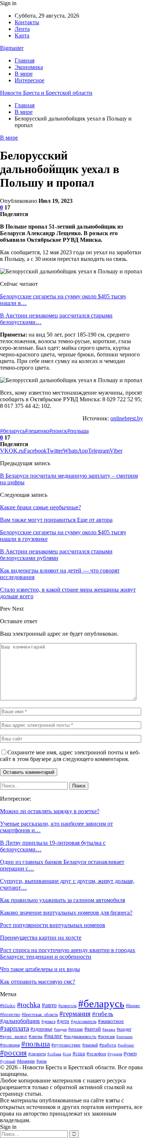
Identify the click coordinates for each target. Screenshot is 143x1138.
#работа (107, 1045)
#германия (75, 1013)
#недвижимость (80, 1036)
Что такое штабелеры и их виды (40, 969)
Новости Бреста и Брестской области (46, 93)
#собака (54, 1054)
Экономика (29, 67)
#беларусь (12, 431)
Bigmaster (11, 48)
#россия (13, 1052)
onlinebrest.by (126, 418)
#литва (36, 1036)
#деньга (48, 1021)
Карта (22, 35)
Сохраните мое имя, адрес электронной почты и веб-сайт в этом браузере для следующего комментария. (70, 755)
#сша (79, 1053)
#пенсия (106, 1036)
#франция (26, 1061)
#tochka (28, 1005)
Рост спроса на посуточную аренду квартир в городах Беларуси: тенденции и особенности (67, 953)
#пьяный (90, 1045)
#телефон (96, 1053)
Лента (22, 29)
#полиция (10, 1045)
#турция (114, 1054)
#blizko (7, 1005)
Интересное (29, 80)
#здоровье (41, 1029)
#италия (75, 1029)
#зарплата (14, 1028)
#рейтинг (126, 1045)
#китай (92, 1029)
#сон (67, 1054)
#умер (130, 1053)
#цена (41, 1061)
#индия (60, 1029)
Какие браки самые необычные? (40, 507)
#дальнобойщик (20, 1021)
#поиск (58, 431)
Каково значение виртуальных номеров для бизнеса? (66, 912)
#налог (53, 1036)
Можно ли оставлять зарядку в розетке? (49, 811)
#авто (49, 1005)
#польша (78, 431)
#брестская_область (40, 1014)
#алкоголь (67, 1006)
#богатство (10, 1014)
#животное (111, 1021)
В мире (24, 74)
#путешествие (66, 1045)
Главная (24, 60)
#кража (108, 1029)
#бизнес (133, 1005)
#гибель (102, 1013)
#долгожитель (83, 1021)
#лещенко (37, 431)
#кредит (124, 1029)
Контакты (27, 22)
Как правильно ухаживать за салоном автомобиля (62, 900)
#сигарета (37, 1053)
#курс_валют (13, 1036)
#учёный (7, 1061)
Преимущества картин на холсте (40, 937)
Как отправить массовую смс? (37, 982)
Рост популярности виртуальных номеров (52, 925)
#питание (124, 1036)
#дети (63, 1021)
